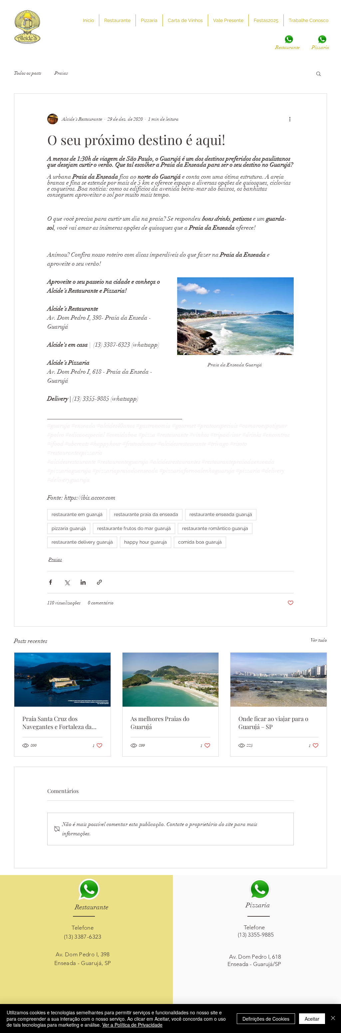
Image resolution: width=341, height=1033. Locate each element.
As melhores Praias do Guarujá (160, 723)
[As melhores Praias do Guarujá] (171, 680)
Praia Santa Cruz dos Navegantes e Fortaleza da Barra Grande (57, 723)
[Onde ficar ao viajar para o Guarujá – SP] (278, 680)
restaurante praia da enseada (146, 514)
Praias (61, 73)
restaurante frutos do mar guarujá (134, 528)
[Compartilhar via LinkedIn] (83, 582)
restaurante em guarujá (77, 514)
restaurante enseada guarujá (220, 514)
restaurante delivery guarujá (82, 542)
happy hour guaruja (145, 542)
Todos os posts (27, 73)
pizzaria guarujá (69, 528)
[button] (318, 73)
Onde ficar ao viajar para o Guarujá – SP (273, 723)
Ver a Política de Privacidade (132, 1024)
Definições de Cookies (265, 1018)
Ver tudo (319, 640)
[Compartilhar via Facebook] (50, 582)
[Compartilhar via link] (99, 582)
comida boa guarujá (200, 542)
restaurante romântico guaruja (215, 528)
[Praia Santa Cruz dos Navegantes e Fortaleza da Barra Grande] (62, 680)
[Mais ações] (290, 119)
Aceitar (312, 1018)
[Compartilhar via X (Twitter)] (67, 582)
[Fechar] (333, 1018)
